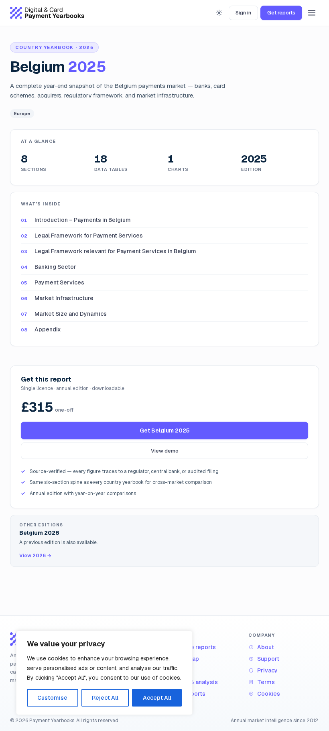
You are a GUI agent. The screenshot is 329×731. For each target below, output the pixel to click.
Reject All (105, 697)
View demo (165, 450)
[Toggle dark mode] (219, 13)
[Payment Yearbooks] (47, 13)
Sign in (243, 12)
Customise (52, 697)
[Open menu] (312, 13)
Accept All (157, 697)
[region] (104, 673)
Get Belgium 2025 (165, 430)
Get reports (281, 12)
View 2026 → (35, 555)
